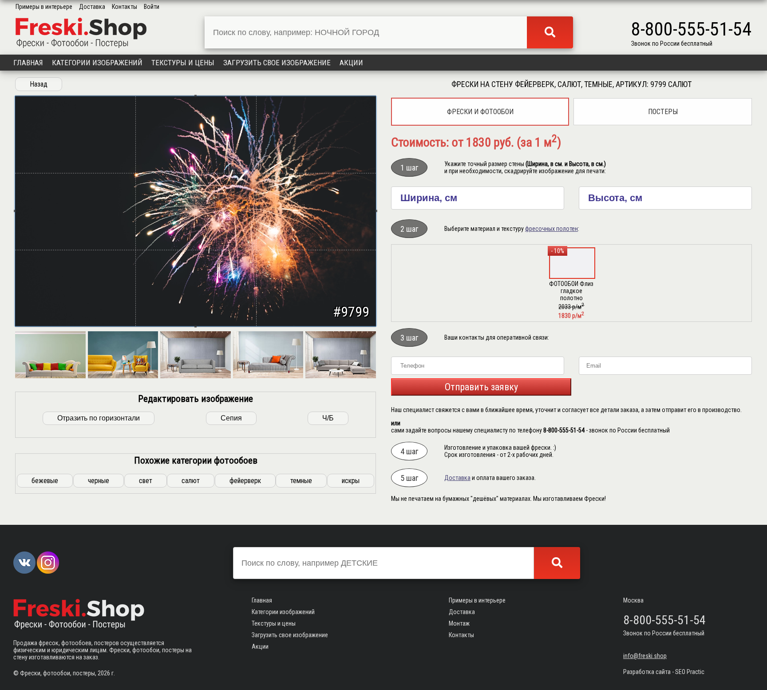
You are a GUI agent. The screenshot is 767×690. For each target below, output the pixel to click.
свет (145, 480)
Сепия (231, 418)
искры (351, 480)
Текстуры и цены (182, 62)
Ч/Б (328, 418)
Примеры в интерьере (44, 6)
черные (98, 480)
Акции (351, 62)
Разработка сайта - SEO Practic (663, 671)
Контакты (124, 6)
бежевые (45, 480)
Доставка (92, 6)
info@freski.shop (645, 655)
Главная (28, 62)
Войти (151, 6)
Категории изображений (97, 62)
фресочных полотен (551, 228)
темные (301, 480)
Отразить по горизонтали (98, 418)
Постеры (663, 111)
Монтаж (459, 623)
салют (191, 480)
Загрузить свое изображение (277, 62)
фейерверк (245, 480)
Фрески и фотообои (480, 111)
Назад (38, 84)
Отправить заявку (481, 387)
